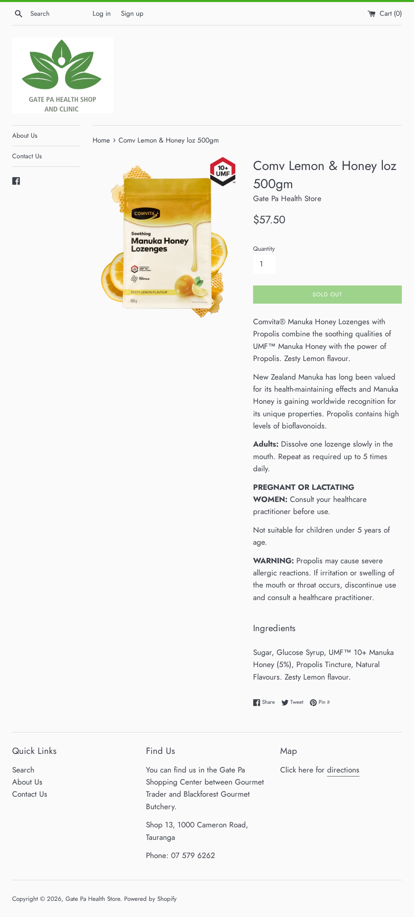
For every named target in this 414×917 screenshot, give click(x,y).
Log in (102, 13)
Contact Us (27, 156)
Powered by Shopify (150, 898)
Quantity (264, 248)
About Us (24, 135)
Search (23, 769)
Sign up (132, 13)
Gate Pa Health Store (92, 898)
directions (343, 769)
